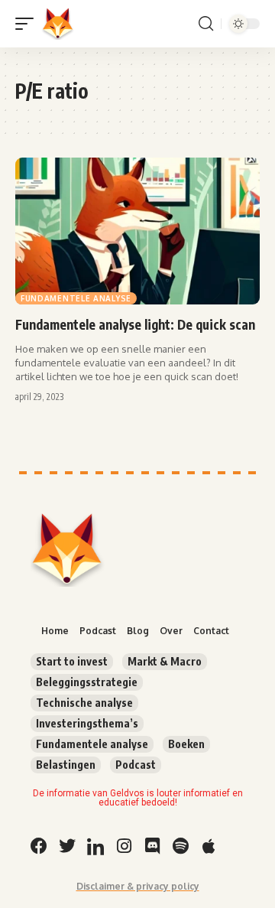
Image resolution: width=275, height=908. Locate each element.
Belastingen (65, 764)
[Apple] (208, 846)
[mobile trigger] (28, 23)
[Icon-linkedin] (95, 846)
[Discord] (152, 846)
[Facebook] (39, 846)
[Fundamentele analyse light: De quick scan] (137, 231)
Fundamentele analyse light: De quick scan (135, 324)
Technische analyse (84, 702)
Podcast (135, 764)
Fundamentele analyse (76, 298)
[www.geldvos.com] (58, 23)
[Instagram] (123, 846)
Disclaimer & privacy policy (137, 886)
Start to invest (72, 661)
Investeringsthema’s (87, 723)
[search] (206, 24)
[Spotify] (180, 846)
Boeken (186, 743)
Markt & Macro (165, 661)
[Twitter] (67, 846)
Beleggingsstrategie (87, 681)
